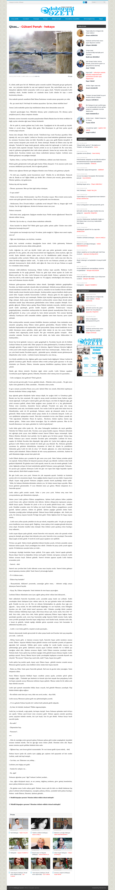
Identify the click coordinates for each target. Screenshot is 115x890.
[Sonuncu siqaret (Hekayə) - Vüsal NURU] (62, 864)
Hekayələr (19, 852)
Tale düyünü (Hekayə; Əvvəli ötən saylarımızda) (18, 874)
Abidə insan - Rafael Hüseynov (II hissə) (96, 119)
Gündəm (26, 19)
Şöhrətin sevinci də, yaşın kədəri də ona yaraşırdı (90, 212)
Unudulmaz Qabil (96, 129)
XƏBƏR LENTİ (82, 139)
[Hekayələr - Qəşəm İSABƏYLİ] (18, 844)
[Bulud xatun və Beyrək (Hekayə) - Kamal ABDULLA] (40, 844)
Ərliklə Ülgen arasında (93, 85)
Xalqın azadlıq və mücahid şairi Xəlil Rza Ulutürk (91, 253)
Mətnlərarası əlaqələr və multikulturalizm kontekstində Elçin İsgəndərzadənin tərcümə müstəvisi (91, 161)
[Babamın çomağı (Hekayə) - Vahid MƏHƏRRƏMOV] (62, 824)
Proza (45, 19)
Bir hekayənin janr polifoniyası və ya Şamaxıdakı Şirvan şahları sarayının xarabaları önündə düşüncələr (96, 108)
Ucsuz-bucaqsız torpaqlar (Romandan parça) (90, 177)
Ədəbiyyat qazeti (18, 887)
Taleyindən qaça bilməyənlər (90, 170)
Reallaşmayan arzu (89, 184)
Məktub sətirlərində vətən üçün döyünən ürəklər (94, 42)
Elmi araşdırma (89, 19)
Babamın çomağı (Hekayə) (89, 245)
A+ (37, 76)
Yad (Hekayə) (19, 832)
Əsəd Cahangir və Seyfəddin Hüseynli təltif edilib (91, 261)
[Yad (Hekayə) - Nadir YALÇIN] (18, 824)
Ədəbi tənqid (56, 19)
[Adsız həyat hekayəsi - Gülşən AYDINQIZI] (62, 844)
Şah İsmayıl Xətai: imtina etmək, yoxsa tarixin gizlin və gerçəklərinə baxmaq (95, 63)
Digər (101, 19)
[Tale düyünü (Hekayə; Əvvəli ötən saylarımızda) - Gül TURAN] (18, 864)
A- (39, 76)
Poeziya (36, 19)
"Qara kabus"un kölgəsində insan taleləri (94, 32)
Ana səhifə (14, 19)
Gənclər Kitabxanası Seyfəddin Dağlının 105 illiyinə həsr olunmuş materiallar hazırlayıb (90, 221)
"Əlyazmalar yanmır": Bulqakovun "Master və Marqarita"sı (88, 146)
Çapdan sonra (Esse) (88, 153)
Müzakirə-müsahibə (72, 19)
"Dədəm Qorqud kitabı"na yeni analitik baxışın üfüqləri (96, 96)
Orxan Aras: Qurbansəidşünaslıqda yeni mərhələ (95, 52)
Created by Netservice (99, 887)
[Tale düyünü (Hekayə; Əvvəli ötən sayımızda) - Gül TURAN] (40, 864)
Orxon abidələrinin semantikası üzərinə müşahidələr (90, 269)
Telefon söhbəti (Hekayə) (91, 237)
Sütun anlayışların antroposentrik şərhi (90, 205)
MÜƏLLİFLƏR (82, 26)
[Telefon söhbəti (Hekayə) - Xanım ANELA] (40, 824)
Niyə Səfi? (95, 75)
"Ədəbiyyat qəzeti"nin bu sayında (88, 230)
